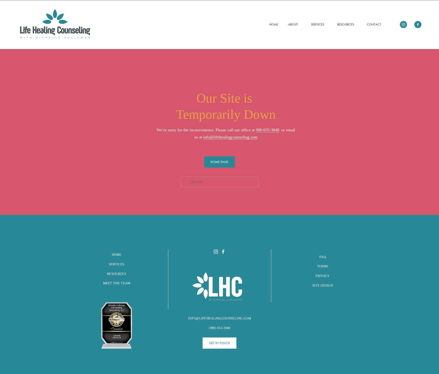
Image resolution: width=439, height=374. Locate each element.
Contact (374, 24)
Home (273, 24)
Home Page (219, 162)
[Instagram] (403, 24)
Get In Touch (219, 343)
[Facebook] (417, 24)
